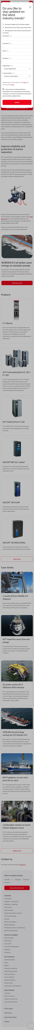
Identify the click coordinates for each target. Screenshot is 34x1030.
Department (7, 66)
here (24, 82)
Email (5, 51)
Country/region (8, 73)
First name (6, 36)
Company (6, 58)
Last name (6, 43)
